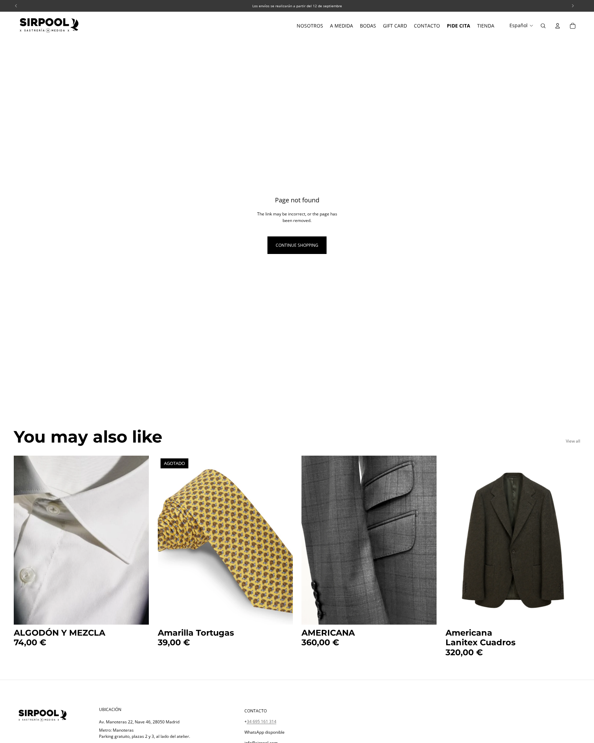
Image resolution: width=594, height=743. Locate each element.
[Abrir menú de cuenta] (557, 25)
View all (573, 441)
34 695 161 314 (261, 721)
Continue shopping (297, 245)
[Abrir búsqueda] (543, 25)
